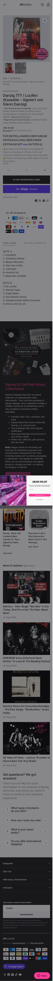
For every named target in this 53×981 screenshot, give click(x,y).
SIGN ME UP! (39, 495)
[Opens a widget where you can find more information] (40, 976)
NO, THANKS (38, 499)
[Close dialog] (50, 477)
